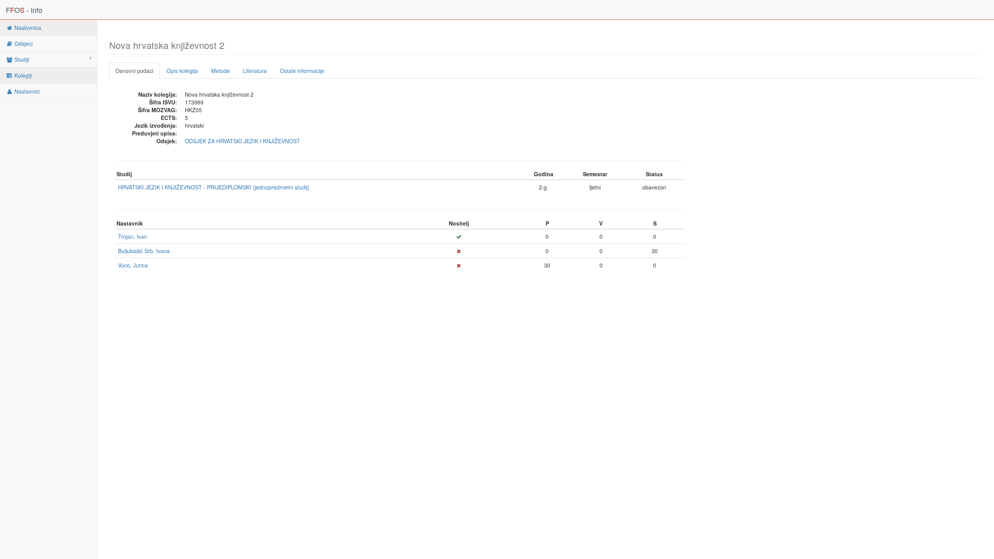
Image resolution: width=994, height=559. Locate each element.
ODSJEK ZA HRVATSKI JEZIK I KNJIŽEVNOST (242, 141)
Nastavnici (26, 91)
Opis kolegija (182, 71)
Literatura (255, 71)
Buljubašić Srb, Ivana (144, 251)
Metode (220, 71)
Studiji (21, 59)
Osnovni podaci (134, 71)
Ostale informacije (302, 71)
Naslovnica (27, 27)
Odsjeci (23, 43)
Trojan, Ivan (132, 236)
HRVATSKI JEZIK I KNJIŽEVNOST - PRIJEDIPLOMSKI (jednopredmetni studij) (213, 187)
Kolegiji (22, 75)
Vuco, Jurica (133, 265)
